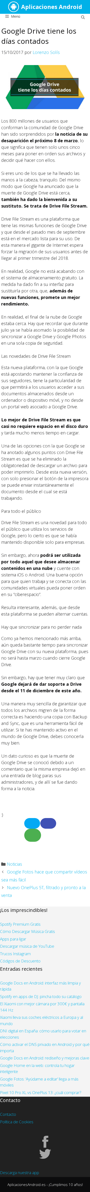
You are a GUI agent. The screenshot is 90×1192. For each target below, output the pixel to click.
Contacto (8, 1114)
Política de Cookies (16, 1122)
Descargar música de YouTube (27, 946)
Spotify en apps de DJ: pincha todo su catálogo (41, 996)
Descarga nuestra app (19, 1172)
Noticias (14, 864)
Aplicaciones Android (51, 7)
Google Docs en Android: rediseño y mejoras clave (44, 1058)
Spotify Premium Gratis (20, 924)
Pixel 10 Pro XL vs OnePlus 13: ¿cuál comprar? (40, 1092)
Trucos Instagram (15, 953)
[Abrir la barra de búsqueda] (83, 17)
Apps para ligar (13, 939)
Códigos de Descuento (20, 961)
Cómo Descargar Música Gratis (27, 931)
